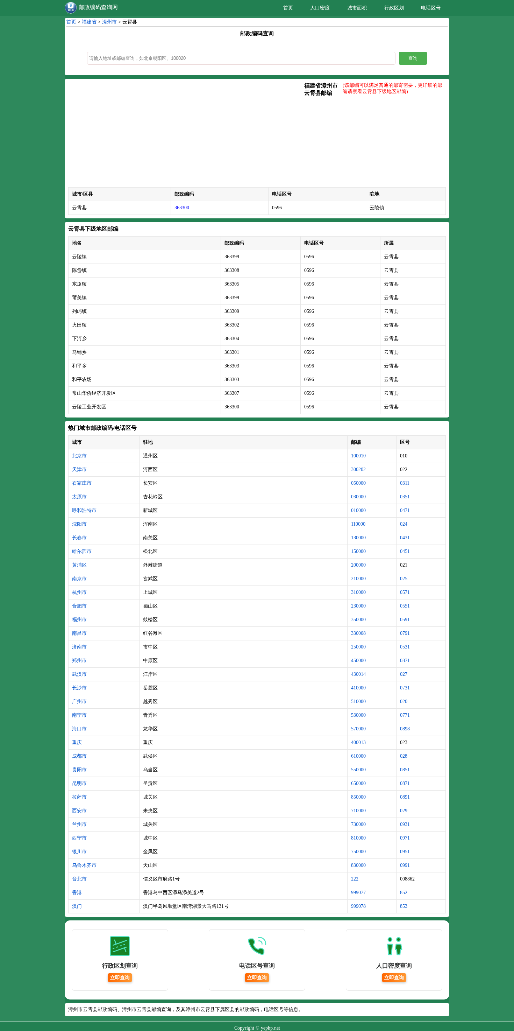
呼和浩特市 (84, 510)
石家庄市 (82, 483)
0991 (405, 865)
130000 (358, 537)
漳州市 (109, 21)
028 (403, 756)
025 (403, 578)
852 (403, 892)
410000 (358, 687)
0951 (405, 851)
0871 (405, 783)
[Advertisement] (186, 135)
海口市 (79, 728)
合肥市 (79, 606)
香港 (77, 892)
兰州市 (79, 824)
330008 (358, 633)
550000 (358, 769)
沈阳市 (79, 524)
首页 (288, 7)
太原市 (79, 496)
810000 (358, 838)
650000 (358, 783)
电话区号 (431, 7)
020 (403, 701)
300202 (358, 469)
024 (403, 524)
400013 (358, 742)
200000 (358, 565)
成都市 (79, 756)
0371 (405, 660)
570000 (358, 728)
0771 (405, 715)
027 (403, 674)
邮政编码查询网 (98, 7)
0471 (405, 510)
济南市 (79, 647)
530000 (358, 715)
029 (403, 810)
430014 (358, 674)
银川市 (79, 851)
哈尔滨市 (82, 551)
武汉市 (79, 674)
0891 (405, 797)
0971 (405, 838)
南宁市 (79, 715)
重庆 (77, 742)
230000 (358, 606)
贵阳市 (79, 769)
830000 (358, 865)
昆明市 (79, 783)
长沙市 (79, 687)
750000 (358, 851)
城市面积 (357, 7)
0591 (405, 619)
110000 (358, 524)
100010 (358, 455)
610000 (358, 756)
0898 (405, 728)
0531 (405, 647)
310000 (358, 592)
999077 (358, 892)
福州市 (79, 619)
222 (354, 879)
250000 (358, 647)
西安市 (79, 810)
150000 (358, 551)
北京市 (79, 455)
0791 (405, 633)
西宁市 (79, 838)
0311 (404, 483)
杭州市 (79, 592)
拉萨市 (79, 797)
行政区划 (394, 7)
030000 (358, 496)
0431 (405, 537)
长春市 (79, 537)
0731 (405, 687)
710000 (358, 810)
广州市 (79, 701)
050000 (358, 483)
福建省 (89, 21)
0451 (405, 551)
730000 (358, 824)
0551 (405, 606)
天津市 (79, 469)
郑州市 (79, 660)
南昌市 (79, 633)
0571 (405, 592)
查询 (412, 58)
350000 (358, 619)
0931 (405, 824)
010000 (358, 510)
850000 (358, 797)
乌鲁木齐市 (84, 865)
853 (403, 906)
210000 (358, 578)
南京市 (79, 578)
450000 (358, 660)
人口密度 (320, 7)
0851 (405, 769)
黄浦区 (79, 565)
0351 (405, 496)
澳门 (77, 906)
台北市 (79, 879)
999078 (358, 906)
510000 (358, 701)
